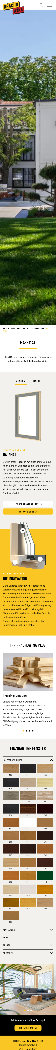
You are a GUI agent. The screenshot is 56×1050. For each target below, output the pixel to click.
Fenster (21, 328)
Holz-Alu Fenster (35, 328)
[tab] (21, 382)
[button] (23, 731)
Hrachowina (9, 328)
